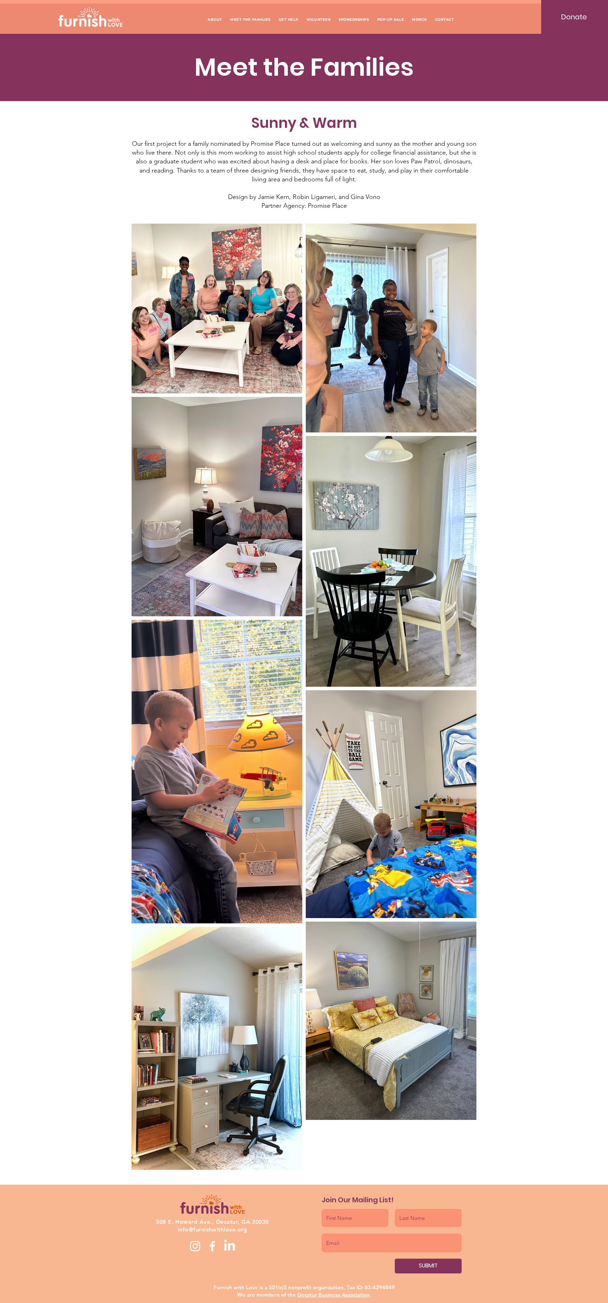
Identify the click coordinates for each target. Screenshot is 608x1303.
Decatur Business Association (333, 1294)
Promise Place (270, 144)
